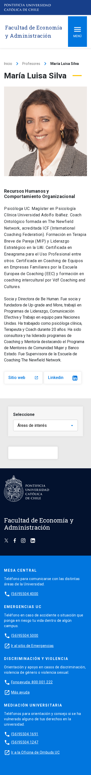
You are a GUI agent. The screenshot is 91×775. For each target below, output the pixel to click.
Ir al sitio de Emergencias (32, 646)
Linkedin (55, 377)
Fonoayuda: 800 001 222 (32, 682)
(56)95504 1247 (24, 742)
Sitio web (23, 377)
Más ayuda (20, 692)
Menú (77, 36)
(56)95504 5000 (24, 635)
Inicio (8, 64)
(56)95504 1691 (24, 734)
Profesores (31, 64)
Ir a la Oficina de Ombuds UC (35, 752)
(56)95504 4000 (24, 594)
